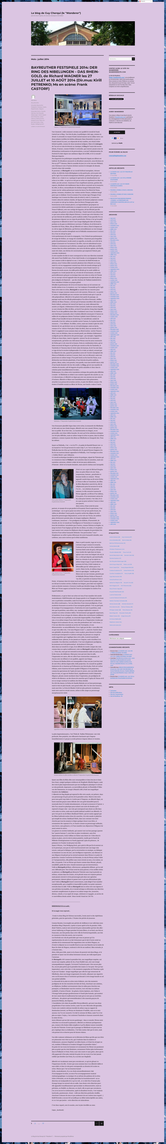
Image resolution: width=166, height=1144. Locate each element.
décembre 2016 (114, 364)
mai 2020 (112, 305)
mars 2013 (113, 446)
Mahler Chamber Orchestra (118, 600)
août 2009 (113, 524)
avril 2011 (112, 488)
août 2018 (113, 336)
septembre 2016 (114, 369)
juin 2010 (112, 506)
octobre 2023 (113, 251)
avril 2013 (113, 444)
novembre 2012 (114, 453)
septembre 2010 (114, 500)
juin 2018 (112, 338)
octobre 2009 (114, 520)
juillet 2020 (113, 302)
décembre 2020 (114, 295)
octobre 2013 (113, 433)
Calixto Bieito (114, 546)
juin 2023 (112, 256)
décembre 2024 (114, 240)
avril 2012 (113, 466)
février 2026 (113, 224)
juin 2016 (112, 375)
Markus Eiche (40, 118)
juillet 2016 (113, 373)
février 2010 (113, 513)
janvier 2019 (113, 327)
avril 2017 (113, 356)
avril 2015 (113, 400)
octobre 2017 (113, 347)
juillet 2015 (113, 395)
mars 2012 (113, 468)
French (142, 1)
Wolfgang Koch (39, 124)
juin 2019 (112, 320)
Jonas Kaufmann (116, 579)
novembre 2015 (114, 387)
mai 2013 (112, 442)
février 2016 (113, 382)
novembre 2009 (114, 519)
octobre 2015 (113, 389)
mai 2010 (112, 508)
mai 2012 (112, 464)
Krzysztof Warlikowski (117, 591)
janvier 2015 (113, 406)
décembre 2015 (114, 386)
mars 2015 (113, 402)
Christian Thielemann (117, 549)
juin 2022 (113, 273)
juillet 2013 (113, 438)
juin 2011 (112, 484)
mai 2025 (112, 233)
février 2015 (113, 404)
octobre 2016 (113, 367)
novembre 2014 (114, 409)
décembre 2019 (114, 315)
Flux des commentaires (116, 694)
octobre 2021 (113, 280)
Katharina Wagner (116, 582)
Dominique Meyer (116, 564)
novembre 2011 (114, 475)
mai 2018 (112, 340)
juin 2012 (112, 462)
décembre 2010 (114, 495)
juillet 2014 (113, 417)
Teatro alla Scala (115, 625)
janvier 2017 (113, 362)
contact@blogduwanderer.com (117, 155)
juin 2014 (112, 418)
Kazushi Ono (128, 582)
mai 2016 (112, 376)
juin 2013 (112, 440)
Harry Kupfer (129, 573)
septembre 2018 (114, 335)
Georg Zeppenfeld (127, 567)
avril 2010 (113, 509)
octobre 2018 (113, 333)
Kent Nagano (114, 585)
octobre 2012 (113, 455)
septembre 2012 (114, 457)
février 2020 (113, 311)
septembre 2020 (114, 298)
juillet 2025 (113, 229)
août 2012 (113, 458)
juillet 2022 (113, 271)
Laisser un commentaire (38, 126)
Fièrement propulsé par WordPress (64, 1136)
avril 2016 (113, 378)
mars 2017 (113, 358)
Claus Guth (127, 552)
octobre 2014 (113, 411)
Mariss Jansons (115, 604)
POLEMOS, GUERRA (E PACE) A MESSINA (121, 190)
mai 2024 (112, 242)
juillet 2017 (113, 351)
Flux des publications (116, 692)
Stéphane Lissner (116, 622)
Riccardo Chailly (125, 613)
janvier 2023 (113, 265)
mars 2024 (113, 245)
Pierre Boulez (127, 610)
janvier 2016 (113, 384)
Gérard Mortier (129, 570)
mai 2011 (112, 486)
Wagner (41, 109)
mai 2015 (112, 398)
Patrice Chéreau (127, 607)
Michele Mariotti (127, 604)
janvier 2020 (113, 313)
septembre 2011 (114, 478)
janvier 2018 (113, 344)
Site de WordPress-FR (116, 696)
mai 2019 (112, 322)
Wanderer (34, 100)
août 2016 (113, 371)
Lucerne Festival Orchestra (118, 597)
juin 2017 (112, 353)
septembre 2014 (114, 413)
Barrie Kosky (126, 540)
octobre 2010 (113, 499)
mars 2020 (113, 309)
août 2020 (113, 300)
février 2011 (113, 491)
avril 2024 (113, 244)
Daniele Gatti (129, 555)
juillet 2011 (113, 482)
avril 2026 (113, 220)
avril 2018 (113, 342)
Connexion (113, 690)
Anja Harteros (127, 537)
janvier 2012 (113, 471)
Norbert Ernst (35, 120)
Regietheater (35, 109)
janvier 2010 (113, 515)
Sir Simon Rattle (115, 619)
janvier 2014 (113, 427)
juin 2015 (112, 397)
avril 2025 (113, 234)
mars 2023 (113, 262)
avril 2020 (113, 307)
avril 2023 (113, 260)
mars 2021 (113, 291)
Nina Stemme (114, 607)
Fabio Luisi (128, 564)
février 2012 (113, 469)
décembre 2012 (114, 451)
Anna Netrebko (115, 540)
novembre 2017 (114, 346)
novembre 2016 (114, 366)
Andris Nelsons (115, 537)
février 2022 (113, 278)
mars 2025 (113, 236)
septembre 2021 (114, 282)
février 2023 (113, 264)
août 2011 (112, 480)
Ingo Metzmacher (116, 576)
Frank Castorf (42, 115)
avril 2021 (113, 289)
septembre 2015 (114, 391)
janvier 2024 (113, 249)
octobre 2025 (114, 227)
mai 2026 (113, 218)
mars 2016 (113, 380)
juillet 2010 (113, 504)
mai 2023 (112, 258)
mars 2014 (113, 424)
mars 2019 (113, 325)
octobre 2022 (114, 267)
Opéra (44, 107)
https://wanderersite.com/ (117, 77)
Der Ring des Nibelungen (118, 561)
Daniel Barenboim (116, 555)
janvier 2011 (113, 493)
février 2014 (113, 426)
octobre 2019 (113, 316)
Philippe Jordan (115, 610)
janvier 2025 (113, 238)
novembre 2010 (114, 497)
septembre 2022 (114, 269)
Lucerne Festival (115, 594)
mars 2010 (113, 511)
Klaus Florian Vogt (116, 588)
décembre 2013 (114, 429)
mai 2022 (112, 275)
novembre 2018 (114, 331)
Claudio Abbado (115, 552)
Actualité (33, 105)
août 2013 (113, 437)
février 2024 (113, 247)
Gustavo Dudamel (116, 570)
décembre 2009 (114, 517)
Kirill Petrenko (35, 116)
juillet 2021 (113, 284)
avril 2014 (113, 422)
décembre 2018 (114, 329)
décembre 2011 (114, 473)
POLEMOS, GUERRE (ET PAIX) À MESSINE (121, 194)
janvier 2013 (113, 449)
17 (43, 1123)
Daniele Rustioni (115, 558)
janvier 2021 (113, 293)
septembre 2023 (114, 253)
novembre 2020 (114, 296)
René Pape (114, 613)
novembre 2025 (114, 225)
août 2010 (113, 502)
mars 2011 (113, 489)
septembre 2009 (114, 522)
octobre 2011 (113, 477)
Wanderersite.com (120, 117)
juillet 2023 (113, 254)
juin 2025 (113, 231)
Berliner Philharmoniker (117, 543)
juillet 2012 (113, 460)
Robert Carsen (115, 616)
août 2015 (113, 393)
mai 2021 (112, 287)
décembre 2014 (114, 407)
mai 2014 (112, 420)
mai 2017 (112, 355)
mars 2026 (113, 222)
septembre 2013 (114, 435)
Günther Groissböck (116, 573)
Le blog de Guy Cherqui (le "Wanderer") (56, 13)
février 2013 (113, 448)
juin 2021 (112, 285)
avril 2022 (113, 276)
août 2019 (113, 318)
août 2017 (113, 349)
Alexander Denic (36, 111)
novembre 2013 (114, 431)
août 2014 (113, 415)
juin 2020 (113, 304)
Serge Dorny (126, 616)
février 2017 (113, 360)
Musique (39, 107)
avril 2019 (113, 324)
